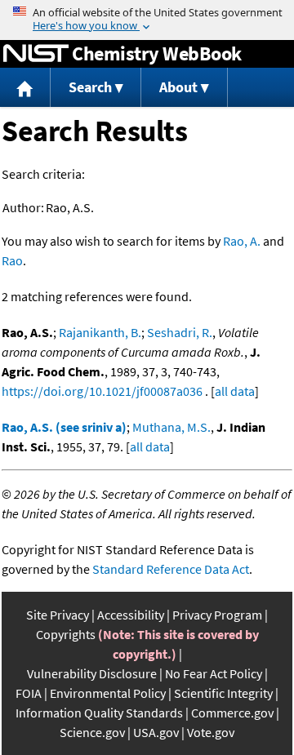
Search (90, 87)
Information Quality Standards (99, 712)
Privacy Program (217, 614)
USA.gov (156, 732)
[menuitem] (25, 88)
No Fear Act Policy (213, 673)
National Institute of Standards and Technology (36, 53)
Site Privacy (57, 614)
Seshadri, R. (179, 332)
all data (235, 391)
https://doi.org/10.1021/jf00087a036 (102, 391)
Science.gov (92, 732)
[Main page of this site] (25, 88)
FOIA (29, 693)
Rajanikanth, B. (100, 332)
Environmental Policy (108, 693)
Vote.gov (210, 732)
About (178, 87)
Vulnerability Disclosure (92, 673)
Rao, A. (242, 241)
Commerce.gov (232, 712)
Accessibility (130, 614)
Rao (12, 260)
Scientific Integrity (223, 693)
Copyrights (66, 634)
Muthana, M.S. (171, 427)
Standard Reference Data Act (170, 569)
